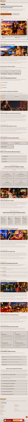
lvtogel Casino (2, 414)
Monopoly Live (2, 406)
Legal (1, 412)
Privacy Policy (2, 411)
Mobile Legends (2, 407)
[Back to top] (26, 417)
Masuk (21, 420)
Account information (6, 14)
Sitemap (27, 417)
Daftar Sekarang (16, 420)
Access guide (16, 14)
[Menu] (27, 1)
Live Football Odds (2, 405)
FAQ (0, 413)
